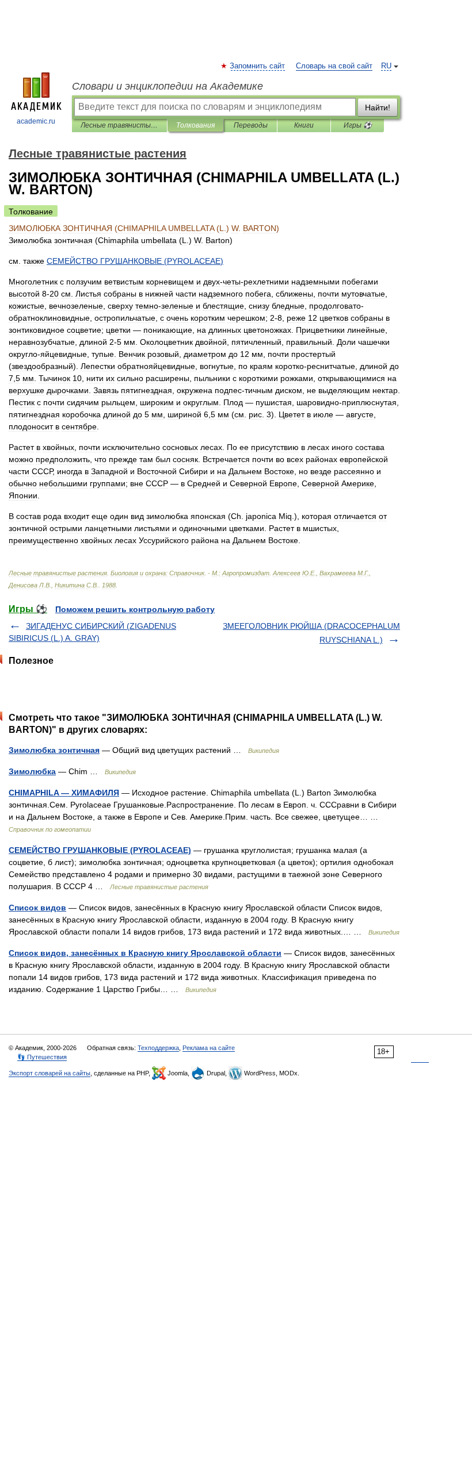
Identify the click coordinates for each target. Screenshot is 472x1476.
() (135, 261)
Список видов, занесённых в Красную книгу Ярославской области (145, 953)
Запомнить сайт (258, 66)
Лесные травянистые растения (119, 125)
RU (386, 66)
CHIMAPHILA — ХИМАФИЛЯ (64, 792)
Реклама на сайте (208, 1047)
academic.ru (36, 121)
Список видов (37, 907)
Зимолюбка (32, 771)
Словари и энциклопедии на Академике (167, 86)
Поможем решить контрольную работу (135, 609)
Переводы (251, 125)
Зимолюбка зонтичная (54, 750)
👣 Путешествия (42, 1057)
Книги (304, 125)
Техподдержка (158, 1047)
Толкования (195, 125)
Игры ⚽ (358, 125)
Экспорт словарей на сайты (49, 1073)
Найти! (377, 107)
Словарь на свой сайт (334, 66)
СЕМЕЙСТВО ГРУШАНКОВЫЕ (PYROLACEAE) (100, 850)
